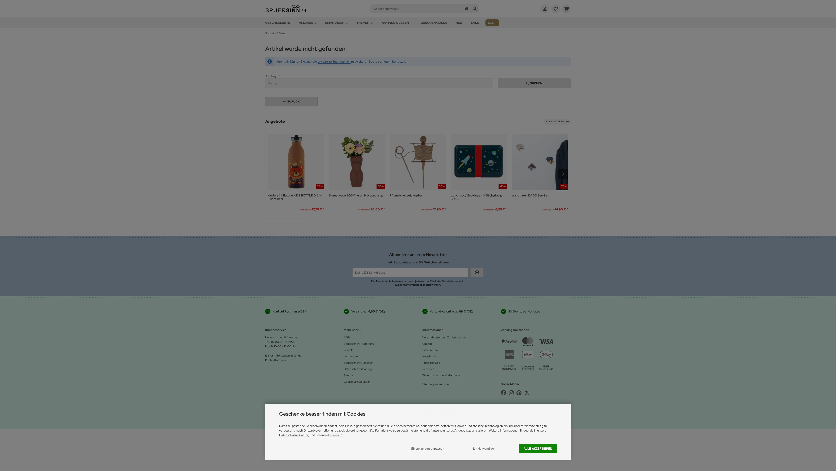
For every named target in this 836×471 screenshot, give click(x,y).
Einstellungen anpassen (427, 448)
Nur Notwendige (483, 448)
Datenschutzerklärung (294, 435)
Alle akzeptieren (538, 448)
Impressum (335, 435)
